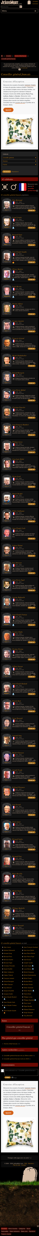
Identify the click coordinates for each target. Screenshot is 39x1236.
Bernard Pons (17, 856)
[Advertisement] (19, 33)
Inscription (35, 1)
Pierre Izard (16, 476)
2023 (20, 340)
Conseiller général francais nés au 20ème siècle (18, 1055)
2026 (20, 219)
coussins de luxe (20, 102)
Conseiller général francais (8, 59)
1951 (16, 927)
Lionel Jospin (17, 217)
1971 (16, 271)
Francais (17, 203)
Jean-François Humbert (20, 424)
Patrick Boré (16, 701)
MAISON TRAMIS (30, 85)
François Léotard (18, 338)
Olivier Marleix (17, 269)
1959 (16, 513)
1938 (16, 392)
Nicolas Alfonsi (17, 304)
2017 (20, 357)
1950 (16, 737)
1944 (16, 461)
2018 (20, 202)
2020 (20, 305)
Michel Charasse (18, 752)
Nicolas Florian (17, 649)
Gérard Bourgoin (18, 373)
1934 (16, 824)
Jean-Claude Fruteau (19, 614)
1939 (16, 254)
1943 (16, 236)
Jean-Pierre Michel (18, 390)
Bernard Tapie (17, 234)
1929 (16, 495)
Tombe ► (31, 210)
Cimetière (8, 56)
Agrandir (8, 110)
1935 (16, 478)
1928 (16, 409)
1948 (16, 530)
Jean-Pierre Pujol (18, 580)
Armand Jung (17, 735)
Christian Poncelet (18, 407)
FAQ (25, 1163)
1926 (16, 858)
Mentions (31, 1163)
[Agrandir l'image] (33, 117)
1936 (16, 305)
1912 (16, 202)
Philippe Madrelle (18, 908)
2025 (20, 271)
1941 (16, 582)
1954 (16, 841)
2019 (20, 444)
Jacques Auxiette (18, 321)
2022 (20, 616)
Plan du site (16, 1165)
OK (19, 69)
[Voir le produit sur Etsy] (19, 130)
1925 (16, 720)
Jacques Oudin (17, 632)
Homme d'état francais (20, 56)
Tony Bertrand (17, 200)
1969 (16, 651)
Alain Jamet (16, 822)
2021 (20, 236)
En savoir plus (24, 67)
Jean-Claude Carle (18, 528)
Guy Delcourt (17, 563)
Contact (23, 1165)
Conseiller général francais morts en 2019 (16, 1059)
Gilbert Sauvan (17, 666)
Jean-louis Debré (18, 459)
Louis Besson (16, 286)
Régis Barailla (17, 873)
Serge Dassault (17, 718)
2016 (20, 875)
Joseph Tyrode (17, 770)
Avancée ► (15, 171)
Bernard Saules (17, 839)
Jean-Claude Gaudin (19, 252)
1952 (16, 426)
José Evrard (16, 804)
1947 (16, 357)
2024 (20, 254)
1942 (16, 340)
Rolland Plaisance (18, 787)
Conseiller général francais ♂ (19, 1028)
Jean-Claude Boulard (19, 683)
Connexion (35, 3)
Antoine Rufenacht (18, 597)
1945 (16, 806)
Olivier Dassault (18, 925)
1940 (16, 323)
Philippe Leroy (17, 442)
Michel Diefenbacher (19, 355)
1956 (16, 668)
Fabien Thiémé (17, 545)
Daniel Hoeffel (17, 493)
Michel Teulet (16, 891)
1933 (16, 875)
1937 (16, 219)
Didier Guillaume (18, 511)
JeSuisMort (9, 2)
